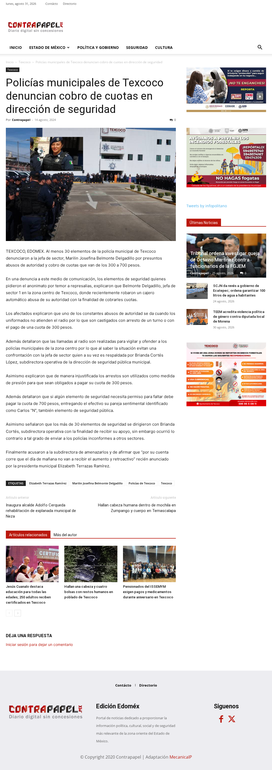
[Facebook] (221, 719)
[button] (259, 47)
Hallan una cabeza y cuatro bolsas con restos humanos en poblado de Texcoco (88, 592)
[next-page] (17, 613)
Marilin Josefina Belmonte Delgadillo (97, 483)
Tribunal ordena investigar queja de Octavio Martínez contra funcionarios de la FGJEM (225, 260)
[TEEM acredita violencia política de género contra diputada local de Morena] (197, 317)
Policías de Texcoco (142, 483)
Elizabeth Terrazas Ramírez (47, 483)
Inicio (16, 47)
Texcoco (25, 62)
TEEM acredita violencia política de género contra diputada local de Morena (238, 316)
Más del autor (65, 535)
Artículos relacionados (28, 535)
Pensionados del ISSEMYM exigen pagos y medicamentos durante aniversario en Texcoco (148, 592)
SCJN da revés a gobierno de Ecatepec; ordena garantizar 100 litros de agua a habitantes (239, 290)
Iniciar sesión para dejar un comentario (39, 644)
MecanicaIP (180, 757)
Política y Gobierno (98, 47)
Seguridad (137, 47)
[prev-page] (9, 613)
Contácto (51, 4)
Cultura (164, 47)
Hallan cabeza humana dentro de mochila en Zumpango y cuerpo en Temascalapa (137, 508)
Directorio (69, 4)
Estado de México (47, 47)
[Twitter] (232, 719)
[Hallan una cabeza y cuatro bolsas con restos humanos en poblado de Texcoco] (90, 564)
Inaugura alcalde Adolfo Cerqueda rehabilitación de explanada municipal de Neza (41, 511)
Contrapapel (21, 120)
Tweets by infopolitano (206, 205)
